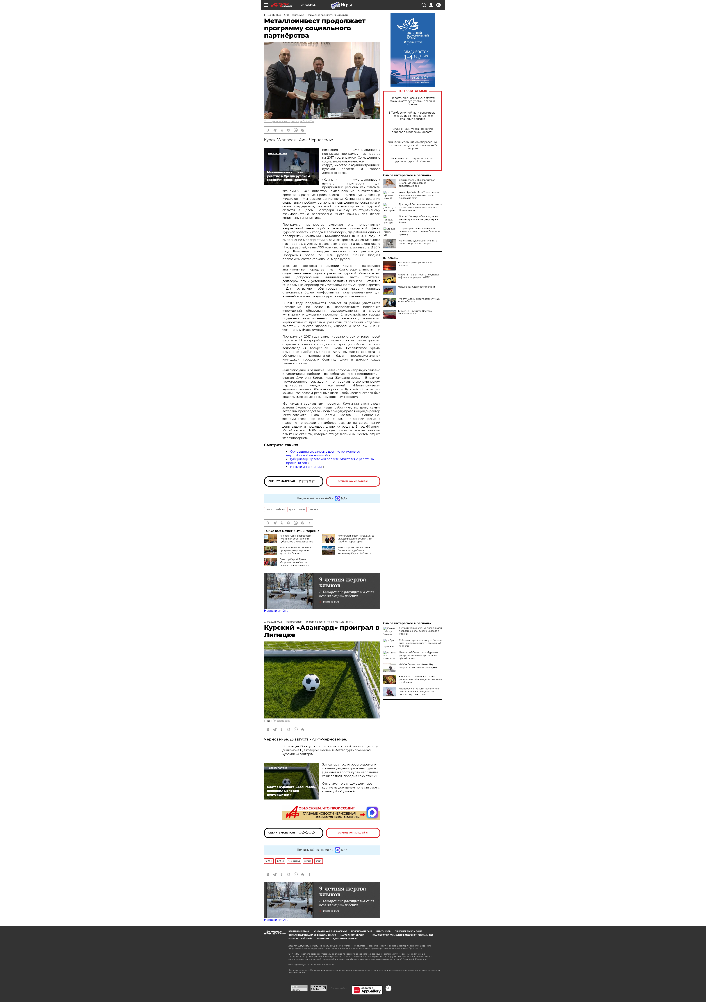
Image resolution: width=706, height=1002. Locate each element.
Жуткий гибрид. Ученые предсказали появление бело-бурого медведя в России (420, 631)
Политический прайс (300, 939)
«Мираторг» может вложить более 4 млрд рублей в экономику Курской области (354, 550)
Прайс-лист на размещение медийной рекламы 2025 (402, 935)
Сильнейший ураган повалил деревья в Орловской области (412, 130)
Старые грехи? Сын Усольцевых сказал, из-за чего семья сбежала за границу (419, 231)
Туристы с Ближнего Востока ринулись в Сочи (415, 312)
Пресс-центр (383, 931)
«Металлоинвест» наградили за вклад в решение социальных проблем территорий (356, 538)
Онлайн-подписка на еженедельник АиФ (312, 935)
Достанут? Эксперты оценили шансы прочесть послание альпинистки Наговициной (420, 207)
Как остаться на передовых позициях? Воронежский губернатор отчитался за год (296, 538)
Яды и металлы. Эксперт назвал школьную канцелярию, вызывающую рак (417, 183)
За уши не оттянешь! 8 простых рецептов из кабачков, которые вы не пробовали (420, 679)
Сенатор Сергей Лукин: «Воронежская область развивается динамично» (294, 562)
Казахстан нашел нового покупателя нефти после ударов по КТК (419, 276)
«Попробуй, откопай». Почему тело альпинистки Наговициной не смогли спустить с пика (419, 691)
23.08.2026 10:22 (273, 621)
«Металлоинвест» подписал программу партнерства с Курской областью (296, 550)
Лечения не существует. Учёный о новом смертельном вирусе (418, 242)
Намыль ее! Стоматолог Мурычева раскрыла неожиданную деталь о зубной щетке (418, 655)
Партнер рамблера (339, 988)
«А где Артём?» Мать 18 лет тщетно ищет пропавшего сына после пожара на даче (419, 195)
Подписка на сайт (361, 931)
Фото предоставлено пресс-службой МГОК (289, 121)
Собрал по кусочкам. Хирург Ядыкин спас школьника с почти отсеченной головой (420, 643)
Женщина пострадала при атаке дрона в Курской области (412, 160)
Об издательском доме (408, 931)
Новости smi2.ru (276, 610)
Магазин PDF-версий (352, 935)
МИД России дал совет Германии (417, 287)
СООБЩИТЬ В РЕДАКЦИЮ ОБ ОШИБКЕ (337, 939)
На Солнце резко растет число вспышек (415, 263)
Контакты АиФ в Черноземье (330, 931)
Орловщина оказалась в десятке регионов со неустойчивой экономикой (323, 453)
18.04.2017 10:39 (272, 15)
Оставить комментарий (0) (353, 481)
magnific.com (282, 720)
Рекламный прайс (298, 931)
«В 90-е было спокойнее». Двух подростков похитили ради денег (418, 666)
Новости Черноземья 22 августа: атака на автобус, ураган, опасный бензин (413, 101)
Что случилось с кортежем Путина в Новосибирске (419, 300)
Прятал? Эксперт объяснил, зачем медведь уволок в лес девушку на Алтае (418, 219)
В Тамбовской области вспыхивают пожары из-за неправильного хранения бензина (413, 116)
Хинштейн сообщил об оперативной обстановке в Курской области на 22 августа (413, 145)
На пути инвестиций (306, 467)
